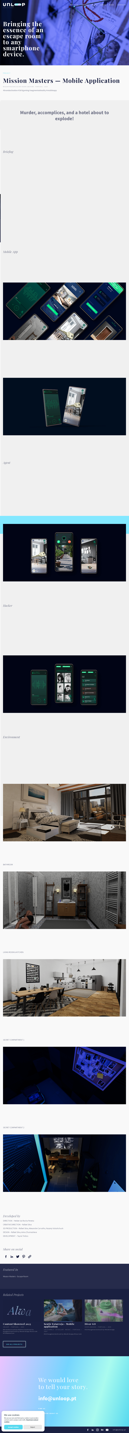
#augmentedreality (37, 90)
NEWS (111, 5)
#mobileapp (51, 90)
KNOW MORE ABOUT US (48, 1413)
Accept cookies (13, 1427)
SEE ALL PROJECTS (14, 1344)
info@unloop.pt (57, 1398)
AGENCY (85, 5)
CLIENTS (102, 5)
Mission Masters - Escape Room (15, 1276)
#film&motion (9, 1333)
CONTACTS (122, 5)
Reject (32, 1427)
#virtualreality (27, 1329)
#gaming (25, 90)
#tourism (33, 1331)
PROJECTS (74, 5)
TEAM (94, 5)
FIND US (41, 1408)
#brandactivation (10, 90)
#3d (19, 90)
